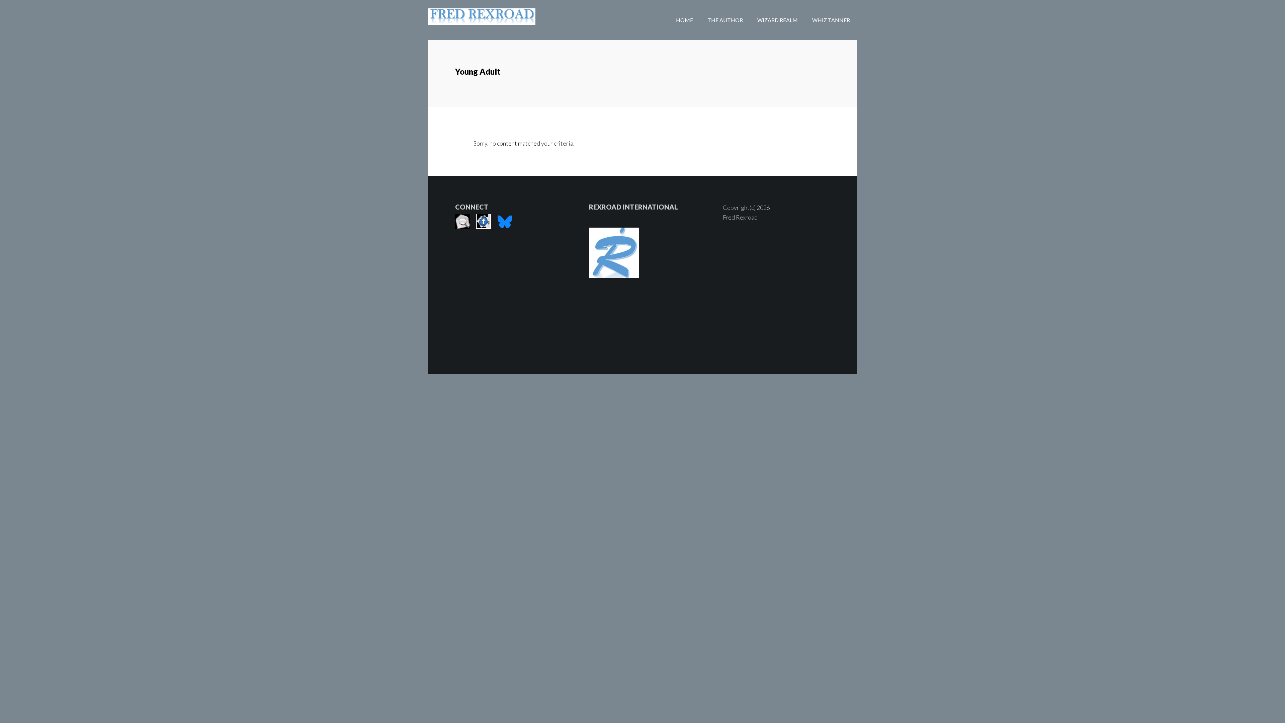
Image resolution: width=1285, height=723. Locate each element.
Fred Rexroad (481, 20)
